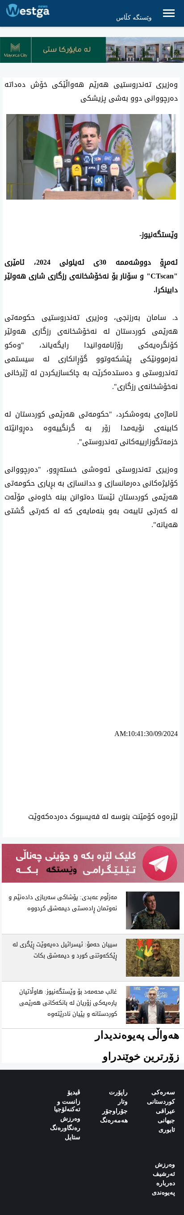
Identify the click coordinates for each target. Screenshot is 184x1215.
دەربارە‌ (165, 1183)
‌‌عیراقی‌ (165, 1111)
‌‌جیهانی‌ (166, 1120)
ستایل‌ (72, 1137)
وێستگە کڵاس (134, 17)
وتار (123, 1101)
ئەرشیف (164, 1173)
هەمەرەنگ (114, 1120)
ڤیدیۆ (73, 1092)
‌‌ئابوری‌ (167, 1129)
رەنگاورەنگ (65, 1128)
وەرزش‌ (165, 1164)
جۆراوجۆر (115, 1111)
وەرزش (70, 1118)
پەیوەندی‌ (163, 1192)
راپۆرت (118, 1092)
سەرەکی (163, 1092)
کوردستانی (161, 1101)
